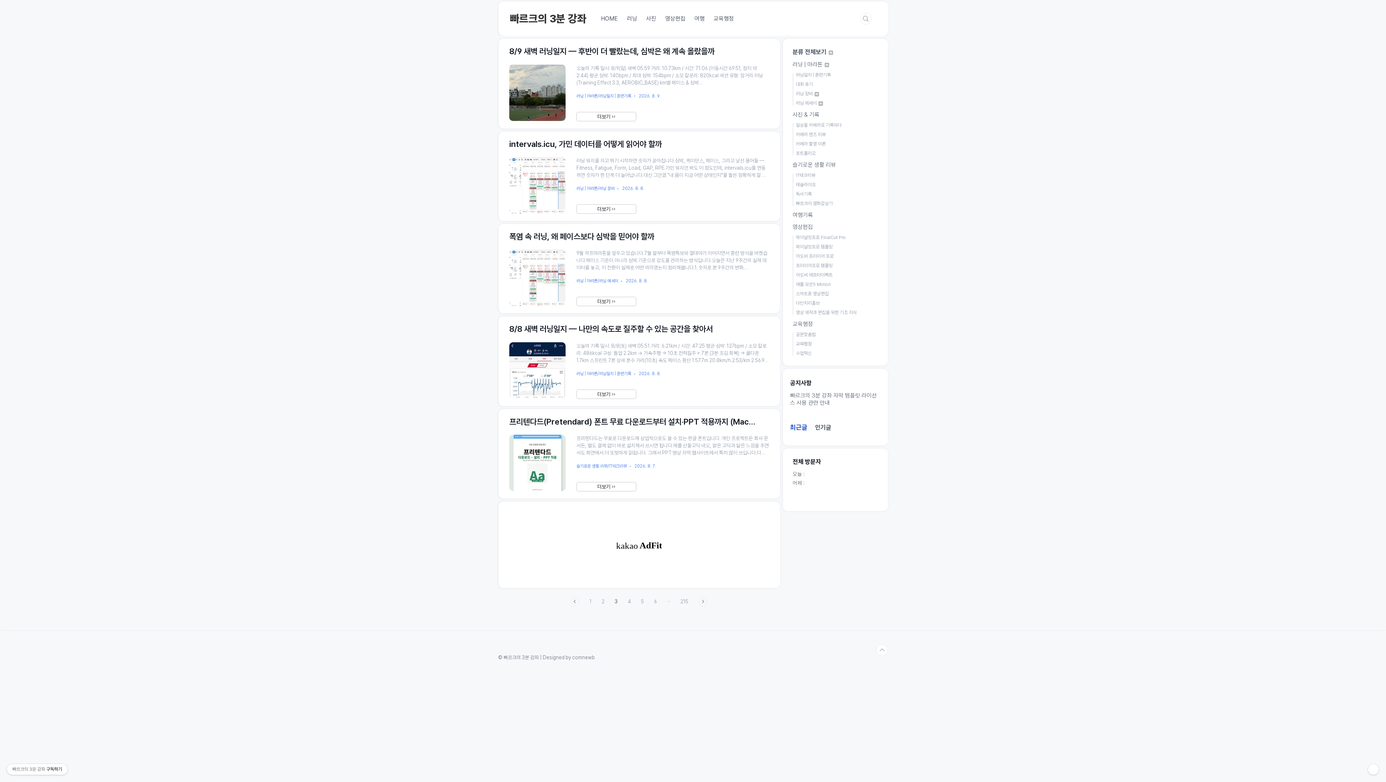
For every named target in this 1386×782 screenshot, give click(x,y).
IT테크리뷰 (805, 175)
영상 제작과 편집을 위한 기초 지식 (826, 312)
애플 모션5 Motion (813, 284)
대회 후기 (804, 84)
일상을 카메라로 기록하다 (819, 125)
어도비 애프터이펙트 (814, 275)
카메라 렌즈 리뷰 (811, 134)
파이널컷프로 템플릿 (814, 246)
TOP (882, 650)
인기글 (823, 427)
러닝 (632, 18)
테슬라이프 (806, 184)
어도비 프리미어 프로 (815, 256)
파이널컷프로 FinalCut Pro (821, 237)
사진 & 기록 (806, 114)
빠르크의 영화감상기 (814, 203)
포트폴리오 (806, 153)
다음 (702, 601)
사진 (651, 18)
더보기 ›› (606, 117)
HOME (609, 18)
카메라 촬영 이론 (811, 144)
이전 (575, 601)
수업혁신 (804, 353)
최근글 (798, 427)
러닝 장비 (805, 93)
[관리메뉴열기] (1373, 769)
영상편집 (675, 18)
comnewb (583, 657)
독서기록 (804, 194)
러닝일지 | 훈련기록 (813, 75)
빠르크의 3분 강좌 (548, 18)
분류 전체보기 (810, 52)
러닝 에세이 (807, 103)
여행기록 (803, 215)
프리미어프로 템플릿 (814, 265)
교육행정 (724, 18)
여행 (699, 18)
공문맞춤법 (806, 334)
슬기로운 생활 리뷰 (814, 164)
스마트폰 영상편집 (812, 293)
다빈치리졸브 (808, 303)
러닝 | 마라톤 (808, 64)
